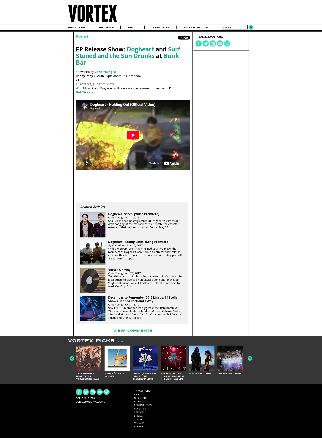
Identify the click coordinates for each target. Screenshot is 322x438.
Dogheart (140, 49)
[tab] (119, 342)
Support (139, 426)
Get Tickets (84, 92)
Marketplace (196, 27)
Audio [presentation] (121, 342)
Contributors (143, 405)
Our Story (140, 398)
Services (139, 412)
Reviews (106, 27)
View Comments (133, 331)
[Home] (92, 22)
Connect (139, 419)
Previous (72, 358)
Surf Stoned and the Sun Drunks (128, 52)
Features (76, 27)
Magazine (140, 423)
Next (250, 358)
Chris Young (104, 72)
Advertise (140, 408)
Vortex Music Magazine (90, 401)
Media (132, 27)
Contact (139, 415)
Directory (160, 27)
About (138, 394)
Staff (137, 401)
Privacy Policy (143, 390)
